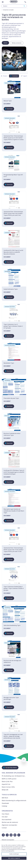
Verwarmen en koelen (8, 10)
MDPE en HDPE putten (9, 779)
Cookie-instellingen (14, 854)
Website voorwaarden (8, 840)
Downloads (15, 76)
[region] (14, 851)
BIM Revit (5, 798)
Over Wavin (5, 814)
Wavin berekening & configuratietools (14, 800)
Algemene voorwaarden (9, 825)
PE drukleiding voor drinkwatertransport (14, 776)
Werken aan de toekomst (10, 822)
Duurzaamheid (6, 819)
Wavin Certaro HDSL (8, 787)
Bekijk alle (5, 790)
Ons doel (4, 817)
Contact (4, 828)
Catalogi (4, 806)
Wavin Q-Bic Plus (7, 781)
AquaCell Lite (6, 784)
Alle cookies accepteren (14, 858)
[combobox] (14, 6)
